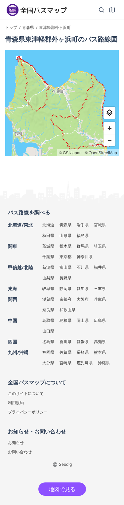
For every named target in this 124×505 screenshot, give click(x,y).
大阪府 (83, 299)
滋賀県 (48, 299)
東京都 (65, 256)
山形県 (65, 235)
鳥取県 (48, 320)
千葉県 (48, 256)
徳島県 (48, 341)
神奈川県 (85, 256)
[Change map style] (109, 113)
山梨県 (48, 278)
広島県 (100, 320)
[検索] (101, 10)
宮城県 (100, 225)
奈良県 (48, 310)
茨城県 (48, 246)
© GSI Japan (70, 152)
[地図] (112, 10)
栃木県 (65, 246)
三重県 (100, 288)
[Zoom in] (109, 128)
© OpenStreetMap (101, 152)
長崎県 (83, 352)
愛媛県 (83, 341)
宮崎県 (65, 363)
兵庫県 (100, 299)
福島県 (83, 235)
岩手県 (83, 225)
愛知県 (83, 288)
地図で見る (62, 489)
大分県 (48, 363)
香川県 (65, 341)
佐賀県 (65, 352)
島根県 (65, 320)
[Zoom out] (109, 140)
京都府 (65, 299)
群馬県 (83, 246)
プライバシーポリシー (28, 412)
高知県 (100, 341)
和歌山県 (67, 310)
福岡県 (48, 352)
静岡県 (65, 288)
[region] (62, 103)
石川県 (83, 267)
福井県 (100, 267)
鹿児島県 (85, 363)
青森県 (65, 225)
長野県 (65, 278)
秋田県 (48, 235)
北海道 (48, 225)
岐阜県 (48, 288)
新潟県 (48, 267)
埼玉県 (100, 246)
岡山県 (83, 320)
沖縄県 (104, 363)
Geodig (65, 464)
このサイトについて (26, 393)
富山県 (65, 267)
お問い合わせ (20, 452)
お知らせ (16, 442)
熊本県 (100, 352)
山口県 (48, 331)
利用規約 (16, 402)
